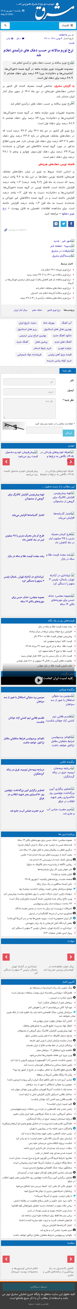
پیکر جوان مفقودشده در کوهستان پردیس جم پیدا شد (58, 968)
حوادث (71, 941)
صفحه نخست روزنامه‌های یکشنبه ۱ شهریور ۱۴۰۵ (48, 879)
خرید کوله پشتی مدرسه (59, 361)
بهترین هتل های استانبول (57, 329)
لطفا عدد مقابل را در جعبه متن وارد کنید (54, 424)
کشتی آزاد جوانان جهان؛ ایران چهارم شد (52, 1021)
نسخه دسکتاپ (38, 1287)
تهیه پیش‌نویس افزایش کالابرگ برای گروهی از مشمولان (26, 496)
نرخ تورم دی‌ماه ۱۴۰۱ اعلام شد (56, 270)
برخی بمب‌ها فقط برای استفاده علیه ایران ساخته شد (46, 1215)
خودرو (71, 446)
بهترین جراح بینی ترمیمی (32, 336)
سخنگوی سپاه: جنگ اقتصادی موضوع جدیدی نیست (47, 1168)
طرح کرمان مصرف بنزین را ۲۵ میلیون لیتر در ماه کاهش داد (24, 537)
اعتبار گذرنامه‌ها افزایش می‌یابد (28, 515)
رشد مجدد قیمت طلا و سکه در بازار (26, 556)
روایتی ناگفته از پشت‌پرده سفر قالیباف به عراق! (49, 864)
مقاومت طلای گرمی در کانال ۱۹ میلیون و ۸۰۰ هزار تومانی (44, 661)
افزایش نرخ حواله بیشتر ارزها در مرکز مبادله (50, 631)
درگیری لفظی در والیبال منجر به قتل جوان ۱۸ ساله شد (45, 850)
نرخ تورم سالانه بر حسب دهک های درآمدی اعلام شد (38, 52)
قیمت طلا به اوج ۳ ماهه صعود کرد (55, 651)
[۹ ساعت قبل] (60, 582)
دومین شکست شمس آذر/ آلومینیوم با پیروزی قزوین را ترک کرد (41, 1060)
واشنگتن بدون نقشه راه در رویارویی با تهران (51, 1128)
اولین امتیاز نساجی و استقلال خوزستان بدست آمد (48, 1065)
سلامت (70, 1243)
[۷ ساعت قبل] (60, 562)
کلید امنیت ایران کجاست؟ (57, 678)
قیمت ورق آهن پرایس (59, 355)
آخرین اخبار (68, 982)
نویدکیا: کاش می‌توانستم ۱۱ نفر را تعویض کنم (50, 1007)
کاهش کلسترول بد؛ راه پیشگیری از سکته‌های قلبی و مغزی (58, 1271)
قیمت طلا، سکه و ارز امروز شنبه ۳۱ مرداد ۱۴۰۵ (48, 646)
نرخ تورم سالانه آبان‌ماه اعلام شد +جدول (51, 293)
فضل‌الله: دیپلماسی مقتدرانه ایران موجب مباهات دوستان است (41, 993)
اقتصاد (66, 25)
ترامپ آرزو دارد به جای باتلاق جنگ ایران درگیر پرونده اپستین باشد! (39, 1080)
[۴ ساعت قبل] (60, 521)
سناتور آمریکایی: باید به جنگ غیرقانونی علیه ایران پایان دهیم (42, 1114)
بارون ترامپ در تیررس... (60, 998)
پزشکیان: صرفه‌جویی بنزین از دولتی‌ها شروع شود (48, 1191)
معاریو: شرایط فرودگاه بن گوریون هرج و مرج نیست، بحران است (40, 1158)
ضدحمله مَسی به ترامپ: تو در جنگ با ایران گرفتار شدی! (45, 845)
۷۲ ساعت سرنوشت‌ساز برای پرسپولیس (52, 903)
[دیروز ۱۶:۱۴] (56, 459)
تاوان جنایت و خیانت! (61, 874)
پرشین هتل (41, 342)
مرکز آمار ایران (20, 310)
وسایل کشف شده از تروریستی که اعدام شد (50, 860)
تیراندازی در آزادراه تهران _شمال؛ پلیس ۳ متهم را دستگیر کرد (24, 579)
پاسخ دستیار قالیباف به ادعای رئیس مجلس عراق (48, 1036)
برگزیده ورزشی (66, 689)
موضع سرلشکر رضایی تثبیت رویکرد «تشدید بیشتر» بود (45, 889)
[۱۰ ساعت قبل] (60, 603)
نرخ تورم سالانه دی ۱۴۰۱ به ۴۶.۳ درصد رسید (49, 275)
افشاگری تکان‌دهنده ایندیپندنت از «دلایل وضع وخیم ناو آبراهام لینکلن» (37, 1124)
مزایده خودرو (64, 348)
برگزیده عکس (67, 762)
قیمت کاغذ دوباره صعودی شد (57, 641)
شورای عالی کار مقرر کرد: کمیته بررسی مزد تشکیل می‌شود (44, 1186)
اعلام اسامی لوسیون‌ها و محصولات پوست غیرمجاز (24, 1270)
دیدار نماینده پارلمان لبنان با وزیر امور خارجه (51, 1040)
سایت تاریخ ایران (27, 323)
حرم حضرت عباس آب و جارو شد (27, 811)
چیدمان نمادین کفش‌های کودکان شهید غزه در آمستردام (45, 1173)
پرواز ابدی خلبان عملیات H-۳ (58, 933)
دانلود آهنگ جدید (62, 336)
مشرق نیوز (46, 10)
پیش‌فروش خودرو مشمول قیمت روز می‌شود (21, 472)
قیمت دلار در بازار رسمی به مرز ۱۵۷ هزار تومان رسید (46, 656)
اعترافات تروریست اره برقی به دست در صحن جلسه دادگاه (43, 908)
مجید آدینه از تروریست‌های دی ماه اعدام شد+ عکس (46, 855)
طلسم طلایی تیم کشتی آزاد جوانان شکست (26, 720)
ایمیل (71, 390)
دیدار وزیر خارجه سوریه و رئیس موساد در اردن (49, 1211)
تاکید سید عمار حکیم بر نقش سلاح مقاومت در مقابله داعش (43, 1201)
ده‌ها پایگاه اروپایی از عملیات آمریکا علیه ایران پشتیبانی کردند (42, 1163)
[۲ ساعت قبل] (38, 680)
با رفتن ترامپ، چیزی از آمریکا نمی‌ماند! (53, 1196)
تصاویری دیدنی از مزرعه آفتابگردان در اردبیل (50, 913)
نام (72, 380)
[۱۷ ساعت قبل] (56, 1256)
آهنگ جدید (22, 342)
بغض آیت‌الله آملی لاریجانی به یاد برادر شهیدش (48, 923)
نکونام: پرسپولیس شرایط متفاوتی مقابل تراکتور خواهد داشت (24, 740)
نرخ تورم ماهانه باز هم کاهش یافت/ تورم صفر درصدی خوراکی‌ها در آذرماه (39, 281)
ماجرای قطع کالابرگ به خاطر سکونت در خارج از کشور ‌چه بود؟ (42, 1070)
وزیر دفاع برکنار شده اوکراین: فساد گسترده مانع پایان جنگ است (40, 899)
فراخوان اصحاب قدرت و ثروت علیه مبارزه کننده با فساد (45, 1220)
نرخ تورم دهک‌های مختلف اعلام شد (53, 288)
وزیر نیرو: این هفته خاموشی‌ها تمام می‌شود (51, 1055)
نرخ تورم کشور (54, 310)
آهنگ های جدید (62, 342)
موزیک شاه (49, 323)
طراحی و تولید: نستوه (38, 1304)
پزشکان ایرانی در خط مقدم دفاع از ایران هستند (49, 1045)
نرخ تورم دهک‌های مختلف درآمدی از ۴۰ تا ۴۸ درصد (45, 298)
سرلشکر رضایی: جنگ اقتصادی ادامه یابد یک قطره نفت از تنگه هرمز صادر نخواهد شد (41, 1014)
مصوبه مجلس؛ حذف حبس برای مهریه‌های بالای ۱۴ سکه (28, 599)
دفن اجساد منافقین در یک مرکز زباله (54, 884)
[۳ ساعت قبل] (60, 796)
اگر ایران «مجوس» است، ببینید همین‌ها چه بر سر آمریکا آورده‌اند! (39, 918)
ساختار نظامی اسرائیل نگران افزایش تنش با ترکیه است (45, 1094)
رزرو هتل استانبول (27, 329)
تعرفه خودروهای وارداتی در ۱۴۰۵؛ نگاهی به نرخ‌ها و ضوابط (57, 472)
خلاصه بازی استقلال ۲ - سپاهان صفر (54, 1050)
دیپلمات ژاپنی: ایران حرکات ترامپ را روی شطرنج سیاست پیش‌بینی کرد (38, 894)
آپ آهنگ (66, 323)
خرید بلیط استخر (42, 348)
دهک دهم (37, 310)
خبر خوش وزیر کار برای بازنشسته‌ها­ (55, 869)
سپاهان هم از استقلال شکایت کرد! (55, 1003)
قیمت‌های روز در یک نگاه (61, 621)
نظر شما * (68, 400)
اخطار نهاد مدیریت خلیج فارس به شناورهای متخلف (47, 1026)
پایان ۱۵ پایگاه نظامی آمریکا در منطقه (54, 1075)
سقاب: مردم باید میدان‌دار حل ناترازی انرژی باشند (47, 1148)
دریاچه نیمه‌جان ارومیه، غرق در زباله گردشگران (25, 771)
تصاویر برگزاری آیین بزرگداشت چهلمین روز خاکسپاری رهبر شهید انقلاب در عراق (24, 794)
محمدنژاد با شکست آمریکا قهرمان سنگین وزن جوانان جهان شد (41, 1089)
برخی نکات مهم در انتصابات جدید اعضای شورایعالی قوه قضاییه (41, 1206)
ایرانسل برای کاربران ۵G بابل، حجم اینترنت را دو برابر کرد (44, 1138)
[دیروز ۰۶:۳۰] (20, 1256)
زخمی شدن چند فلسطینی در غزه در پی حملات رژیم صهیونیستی (41, 1109)
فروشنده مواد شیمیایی (29, 355)
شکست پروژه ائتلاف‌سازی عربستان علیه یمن (50, 1143)
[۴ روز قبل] (20, 459)
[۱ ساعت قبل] (60, 500)
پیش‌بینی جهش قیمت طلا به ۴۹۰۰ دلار (53, 636)
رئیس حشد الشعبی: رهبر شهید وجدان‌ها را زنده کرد (46, 1133)
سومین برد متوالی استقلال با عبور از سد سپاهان (24, 699)
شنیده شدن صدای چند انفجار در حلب (53, 1153)
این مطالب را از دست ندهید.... (58, 487)
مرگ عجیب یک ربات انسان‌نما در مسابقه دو (51, 988)
